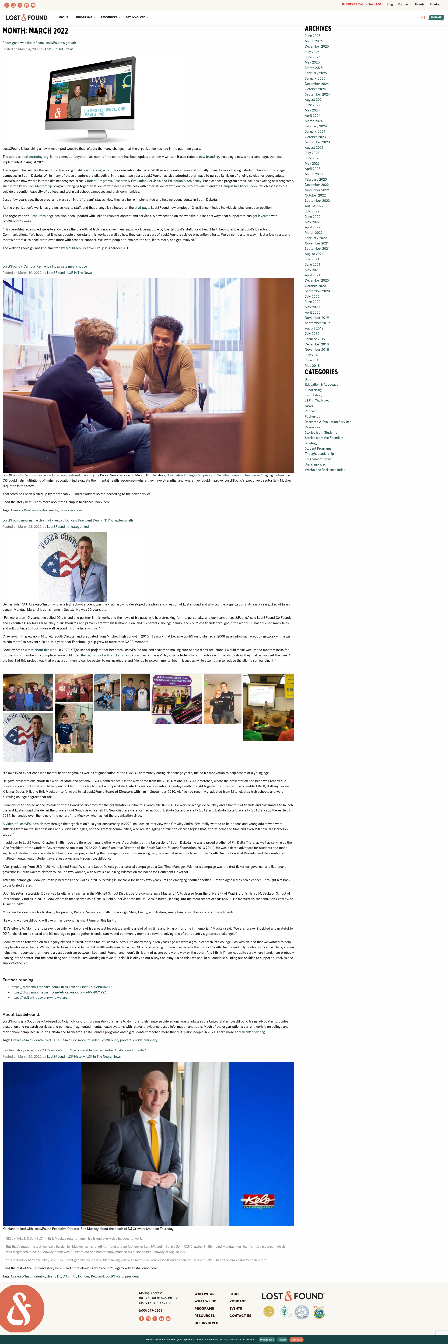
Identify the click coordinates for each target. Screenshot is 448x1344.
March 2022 (314, 232)
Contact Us (240, 1316)
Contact (436, 4)
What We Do (205, 1301)
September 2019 (317, 323)
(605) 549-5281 (150, 1310)
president (132, 1276)
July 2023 (312, 153)
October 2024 (315, 89)
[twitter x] (154, 1318)
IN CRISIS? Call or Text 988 (361, 4)
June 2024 (312, 105)
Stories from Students (321, 432)
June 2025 (312, 57)
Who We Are (205, 1294)
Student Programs (98, 181)
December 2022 (317, 185)
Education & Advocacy (184, 181)
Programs (84, 17)
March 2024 (314, 121)
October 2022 (315, 195)
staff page (142, 207)
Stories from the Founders (324, 438)
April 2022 (312, 227)
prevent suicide (131, 1040)
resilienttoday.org (35, 157)
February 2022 (316, 238)
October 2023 (315, 137)
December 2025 (317, 46)
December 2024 (317, 84)
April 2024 (312, 115)
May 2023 (312, 163)
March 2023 (314, 174)
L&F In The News (79, 273)
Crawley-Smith (22, 1040)
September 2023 (317, 142)
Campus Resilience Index (239, 186)
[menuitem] (64, 17)
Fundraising (313, 390)
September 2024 (317, 94)
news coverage (71, 510)
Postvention (313, 416)
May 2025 (312, 62)
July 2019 (312, 333)
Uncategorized (78, 526)
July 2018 (312, 355)
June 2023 (312, 158)
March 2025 (314, 68)
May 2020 (312, 307)
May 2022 (312, 222)
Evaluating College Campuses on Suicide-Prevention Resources (214, 475)
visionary (151, 1040)
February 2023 (316, 179)
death (38, 1040)
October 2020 (315, 286)
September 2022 (317, 200)
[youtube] (168, 1318)
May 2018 (312, 365)
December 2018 (317, 344)
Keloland (97, 1276)
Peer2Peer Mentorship (35, 186)
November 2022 (317, 190)
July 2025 (312, 52)
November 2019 (317, 318)
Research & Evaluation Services (137, 181)
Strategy (311, 443)
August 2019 (314, 328)
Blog (390, 4)
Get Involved (135, 17)
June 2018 (312, 360)
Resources (108, 17)
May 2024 (312, 110)
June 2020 (312, 302)
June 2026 (312, 36)
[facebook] (141, 1318)
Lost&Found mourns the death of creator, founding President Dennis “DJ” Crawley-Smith (68, 520)
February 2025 (316, 73)
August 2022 (314, 206)
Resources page (42, 216)
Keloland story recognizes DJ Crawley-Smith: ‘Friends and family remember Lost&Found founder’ (74, 1050)
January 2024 (315, 131)
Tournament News (318, 459)
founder (93, 1040)
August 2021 (314, 254)
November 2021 (317, 243)
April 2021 (312, 275)
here (28, 502)
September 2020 (317, 291)
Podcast (404, 4)
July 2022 (312, 211)
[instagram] (148, 1318)
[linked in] (161, 1318)
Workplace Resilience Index (325, 470)
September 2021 (317, 248)
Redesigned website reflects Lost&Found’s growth (39, 43)
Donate (436, 17)
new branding (209, 157)
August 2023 (314, 147)
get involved (261, 216)
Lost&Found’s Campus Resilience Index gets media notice (45, 266)
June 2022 (312, 217)
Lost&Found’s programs (91, 170)
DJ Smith (65, 1040)
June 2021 (312, 264)
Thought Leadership (319, 453)
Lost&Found (54, 49)
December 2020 (317, 280)
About (63, 17)
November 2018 (317, 349)
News (69, 49)
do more (79, 1040)
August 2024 (314, 99)
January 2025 (315, 78)
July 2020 (312, 296)
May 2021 (312, 270)
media (53, 510)
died (47, 1040)
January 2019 (315, 339)
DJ (54, 1040)
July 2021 (312, 259)
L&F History (76, 1056)
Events (420, 4)
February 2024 (316, 126)
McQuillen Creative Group (85, 248)
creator (39, 1276)
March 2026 (314, 41)
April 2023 (312, 169)
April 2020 (312, 312)
